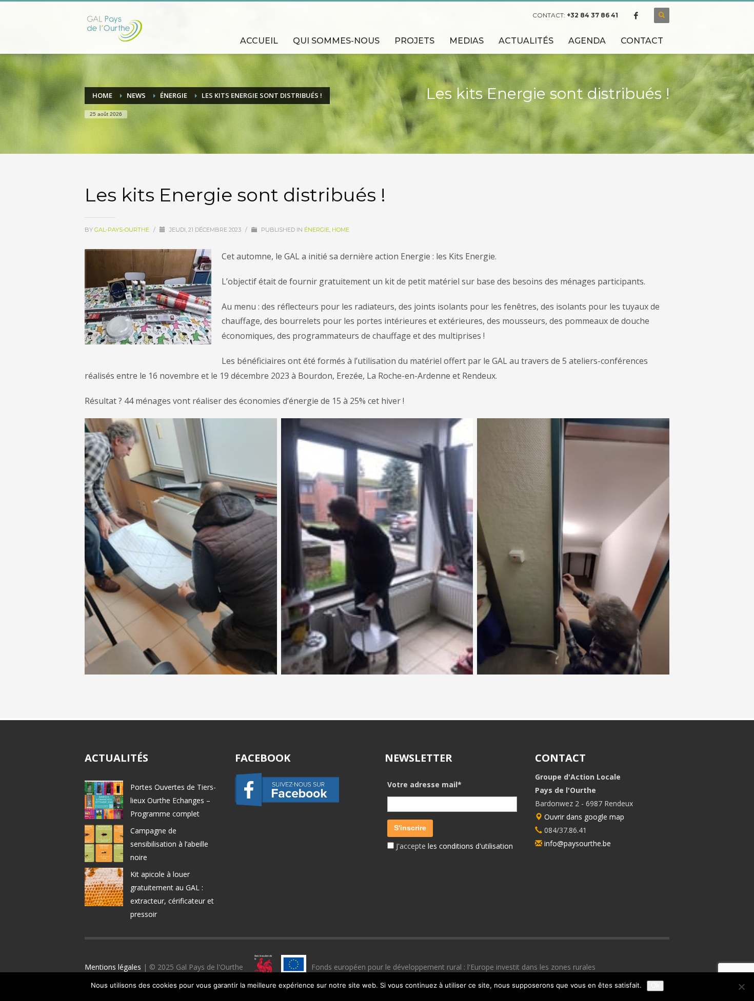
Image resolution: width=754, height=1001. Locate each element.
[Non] (741, 987)
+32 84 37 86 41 (592, 15)
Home (340, 229)
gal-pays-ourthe (122, 229)
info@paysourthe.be (577, 843)
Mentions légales (113, 967)
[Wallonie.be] (260, 967)
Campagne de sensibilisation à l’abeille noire (169, 844)
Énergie (316, 229)
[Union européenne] (293, 967)
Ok (655, 985)
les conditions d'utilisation (469, 846)
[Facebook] (636, 15)
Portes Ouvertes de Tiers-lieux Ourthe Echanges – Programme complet (173, 800)
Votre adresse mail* (424, 784)
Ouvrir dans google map (583, 817)
